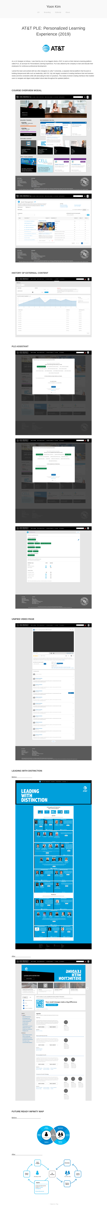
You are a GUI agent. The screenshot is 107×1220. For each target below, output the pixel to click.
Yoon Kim (53, 6)
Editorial (58, 12)
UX (38, 12)
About (68, 12)
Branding (47, 12)
